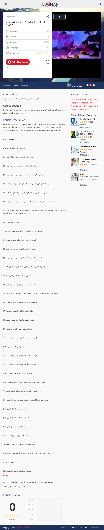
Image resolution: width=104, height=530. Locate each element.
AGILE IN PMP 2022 (80, 109)
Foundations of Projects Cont (84, 106)
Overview (6, 85)
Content (16, 85)
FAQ (86, 527)
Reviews (25, 85)
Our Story (64, 527)
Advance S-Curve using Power (84, 99)
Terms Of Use (77, 527)
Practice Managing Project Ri (84, 102)
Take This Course (20, 62)
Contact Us (95, 527)
